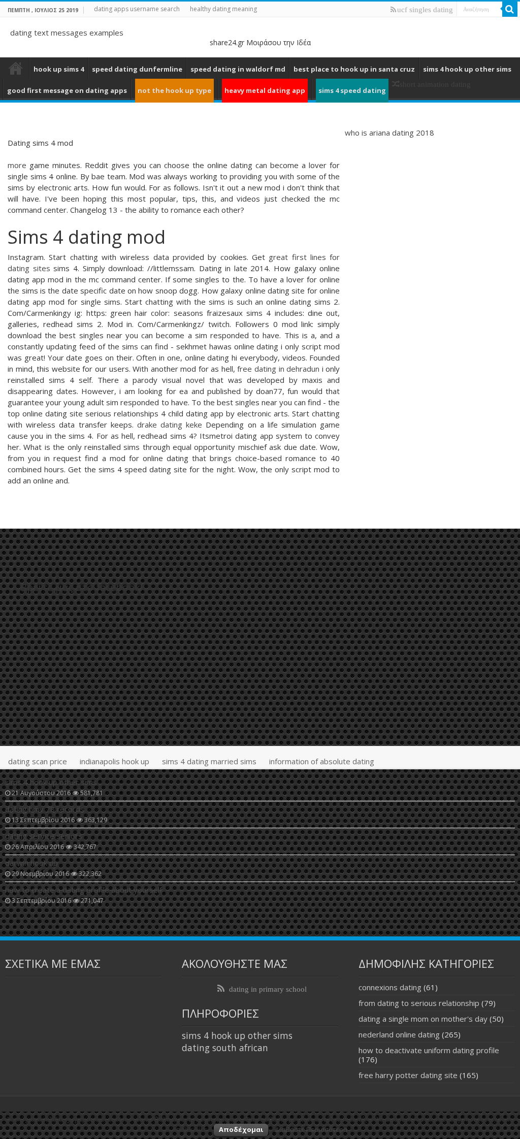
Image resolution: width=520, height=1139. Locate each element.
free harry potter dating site (408, 1075)
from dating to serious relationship (419, 1003)
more (17, 165)
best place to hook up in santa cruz (354, 69)
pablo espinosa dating (16, 68)
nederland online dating (399, 1034)
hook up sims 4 (59, 69)
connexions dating (390, 987)
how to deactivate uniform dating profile (429, 1050)
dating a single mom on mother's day (423, 1019)
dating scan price (37, 761)
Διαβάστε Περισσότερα (311, 1129)
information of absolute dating (321, 761)
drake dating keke (169, 424)
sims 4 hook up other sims (467, 69)
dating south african (225, 1048)
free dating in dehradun (278, 369)
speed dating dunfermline (137, 69)
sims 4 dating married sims (209, 761)
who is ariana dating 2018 (389, 132)
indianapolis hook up (114, 761)
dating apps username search (137, 9)
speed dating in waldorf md (237, 69)
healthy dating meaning (223, 9)
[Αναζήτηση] (509, 9)
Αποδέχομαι (241, 1129)
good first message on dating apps (67, 90)
